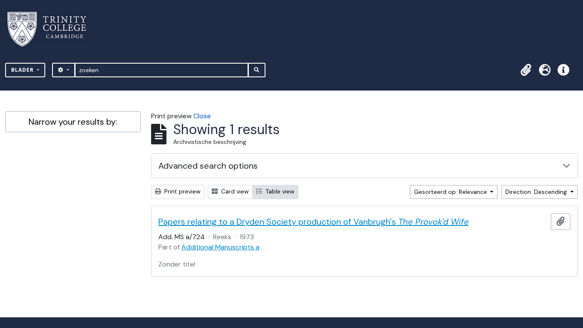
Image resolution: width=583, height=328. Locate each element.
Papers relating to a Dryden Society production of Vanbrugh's (313, 222)
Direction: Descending (536, 192)
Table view (279, 191)
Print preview (182, 191)
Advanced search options (208, 165)
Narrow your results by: (73, 121)
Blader (23, 69)
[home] (52, 29)
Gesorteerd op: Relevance (451, 192)
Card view (234, 191)
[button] (525, 70)
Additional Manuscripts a (220, 247)
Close (202, 115)
